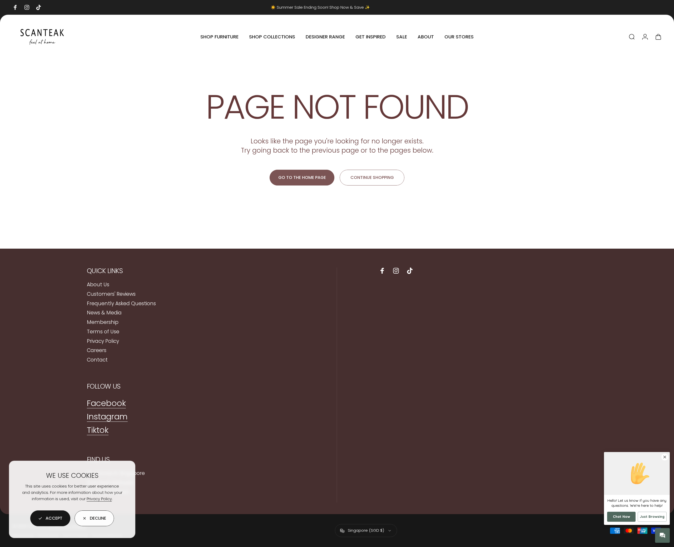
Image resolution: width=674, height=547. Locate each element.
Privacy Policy (99, 498)
